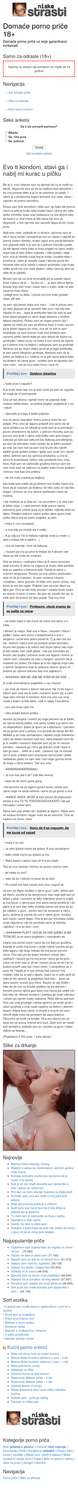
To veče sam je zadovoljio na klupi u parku (38, 1216)
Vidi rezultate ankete (39, 153)
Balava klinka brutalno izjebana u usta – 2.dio (39, 1358)
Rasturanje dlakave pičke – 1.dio (31, 1382)
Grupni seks (65, 1451)
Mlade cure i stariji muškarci (43, 1455)
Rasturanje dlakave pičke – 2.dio (31, 1378)
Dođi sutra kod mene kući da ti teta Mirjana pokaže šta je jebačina (38, 1210)
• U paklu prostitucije (16, 1334)
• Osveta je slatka (14, 1326)
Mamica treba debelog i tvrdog (30, 1164)
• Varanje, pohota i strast (18, 1338)
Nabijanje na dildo (22, 1370)
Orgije (37, 1459)
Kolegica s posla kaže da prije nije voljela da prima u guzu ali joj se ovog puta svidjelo (43, 1230)
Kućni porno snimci (27, 1346)
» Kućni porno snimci (19, 109)
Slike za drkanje (30, 1478)
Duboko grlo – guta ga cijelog (29, 1398)
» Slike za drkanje (17, 101)
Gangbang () (41, 1451)
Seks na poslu (12, 1463)
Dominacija (10, 1451)
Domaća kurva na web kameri (30, 1374)
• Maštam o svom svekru (18, 1322)
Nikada (13, 133)
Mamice (41, 1463)
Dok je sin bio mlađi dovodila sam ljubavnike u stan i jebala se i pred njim (40, 1186)
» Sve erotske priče (18, 92)
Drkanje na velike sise (25, 1402)
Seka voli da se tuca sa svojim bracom (35, 1354)
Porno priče (10, 1478)
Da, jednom (16, 141)
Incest (7, 1455)
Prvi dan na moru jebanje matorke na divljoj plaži (41, 1192)
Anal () (18, 1447)
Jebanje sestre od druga (26, 1386)
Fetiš (22, 1451)
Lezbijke (18, 1455)
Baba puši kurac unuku (25, 1366)
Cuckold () (51, 1447)
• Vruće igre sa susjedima (19, 1314)
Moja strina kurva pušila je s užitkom (34, 1204)
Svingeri (28, 1463)
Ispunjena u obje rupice (26, 1220)
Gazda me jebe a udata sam (29, 1224)
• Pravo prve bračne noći (18, 1318)
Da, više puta (17, 137)
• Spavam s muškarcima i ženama (24, 1330)
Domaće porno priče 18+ (35, 29)
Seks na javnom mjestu (58, 1459)
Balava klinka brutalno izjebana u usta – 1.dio (39, 1362)
